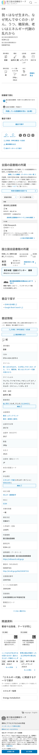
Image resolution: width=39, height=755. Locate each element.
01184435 (25, 403)
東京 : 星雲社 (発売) (10, 419)
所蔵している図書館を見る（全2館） (19, 111)
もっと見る (9, 667)
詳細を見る (32, 74)
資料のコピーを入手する (10, 729)
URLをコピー (13, 136)
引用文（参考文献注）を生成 (15, 140)
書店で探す (19, 124)
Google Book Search (13, 307)
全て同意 (29, 751)
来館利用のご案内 (29, 263)
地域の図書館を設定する (19, 191)
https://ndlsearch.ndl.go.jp (13, 559)
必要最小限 (10, 751)
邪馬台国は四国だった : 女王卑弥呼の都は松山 (28, 655)
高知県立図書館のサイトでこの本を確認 (20, 217)
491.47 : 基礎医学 (9, 495)
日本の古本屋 (10, 304)
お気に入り (6, 136)
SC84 (5, 503)
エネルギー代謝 (9, 480)
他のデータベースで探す (14, 148)
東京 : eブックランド (11, 415)
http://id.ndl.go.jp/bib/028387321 (16, 571)
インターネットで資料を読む (11, 726)
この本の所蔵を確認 (26, 238)
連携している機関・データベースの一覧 (21, 174)
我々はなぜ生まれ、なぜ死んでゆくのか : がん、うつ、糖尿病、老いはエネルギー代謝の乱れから (19, 369)
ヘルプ (14, 186)
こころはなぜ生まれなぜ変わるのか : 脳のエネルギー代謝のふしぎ (10, 655)
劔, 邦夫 (6, 403)
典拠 (18, 406)
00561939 (7, 482)
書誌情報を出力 (11, 144)
